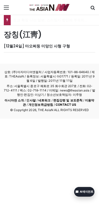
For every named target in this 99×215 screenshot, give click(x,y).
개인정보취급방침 (40, 104)
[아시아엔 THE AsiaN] (49, 7)
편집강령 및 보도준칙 (67, 100)
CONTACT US (66, 104)
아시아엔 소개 (14, 100)
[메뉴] (6, 9)
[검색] (92, 9)
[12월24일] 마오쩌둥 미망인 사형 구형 (37, 46)
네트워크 (44, 100)
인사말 (31, 100)
